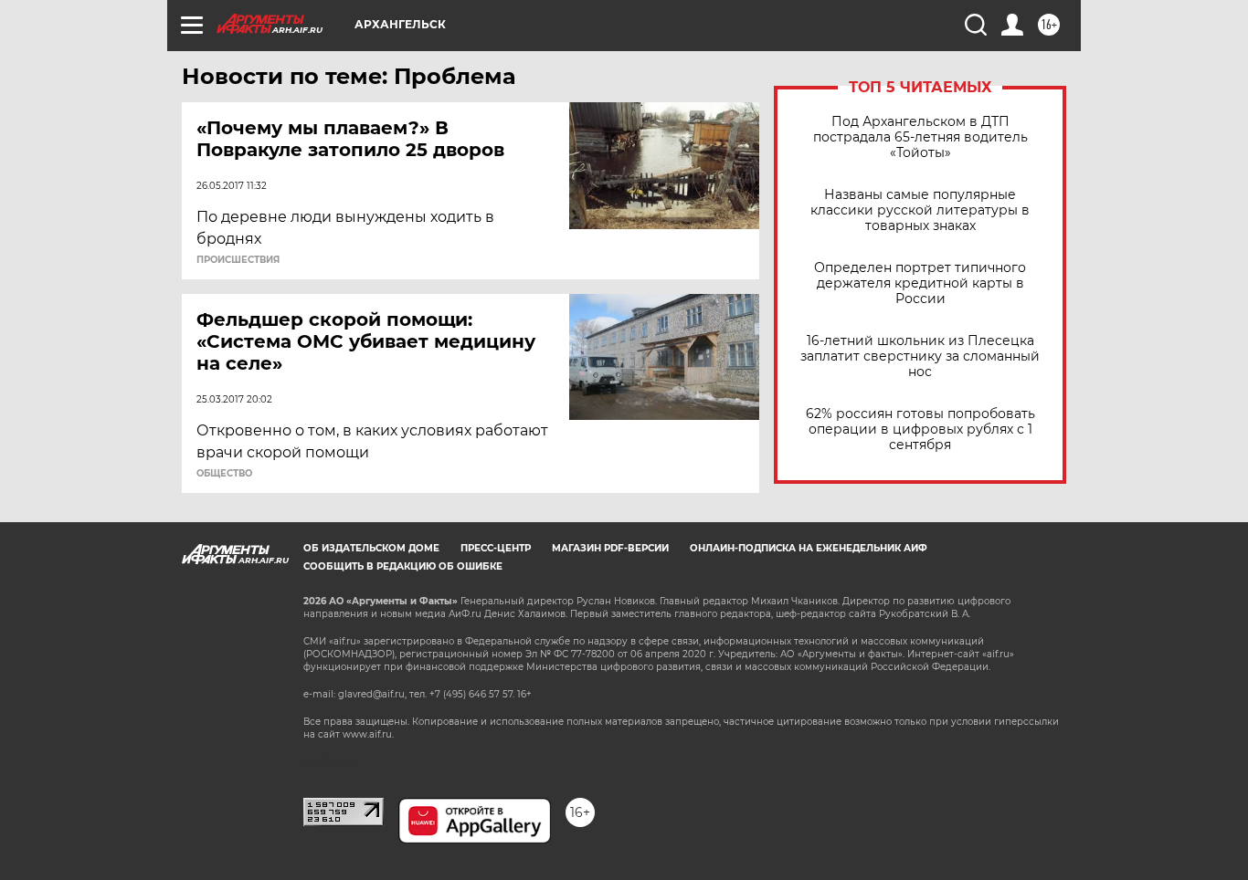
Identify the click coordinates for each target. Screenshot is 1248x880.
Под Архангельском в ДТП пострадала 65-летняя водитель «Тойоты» (920, 137)
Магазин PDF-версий (610, 548)
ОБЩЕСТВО (224, 473)
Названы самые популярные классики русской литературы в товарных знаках (920, 210)
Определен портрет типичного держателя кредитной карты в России (920, 283)
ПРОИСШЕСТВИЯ (238, 260)
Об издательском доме (371, 548)
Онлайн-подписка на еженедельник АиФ (808, 548)
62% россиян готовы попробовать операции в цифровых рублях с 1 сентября (920, 429)
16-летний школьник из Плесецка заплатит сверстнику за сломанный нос (920, 356)
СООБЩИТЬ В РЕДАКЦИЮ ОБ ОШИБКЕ (402, 566)
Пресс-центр (495, 548)
